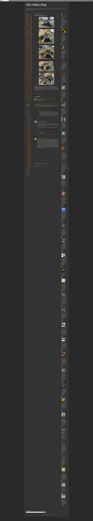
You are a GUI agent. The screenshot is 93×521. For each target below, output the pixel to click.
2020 (27, 111)
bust (30, 46)
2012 (27, 172)
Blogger (50, 514)
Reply (38, 101)
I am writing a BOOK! (65, 431)
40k (31, 61)
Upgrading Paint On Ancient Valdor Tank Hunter (29, 145)
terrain (31, 24)
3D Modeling (30, 77)
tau (31, 32)
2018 (27, 113)
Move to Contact (64, 85)
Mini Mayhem (63, 368)
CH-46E (30, 84)
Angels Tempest (28, 52)
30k (29, 61)
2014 (27, 170)
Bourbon (31, 83)
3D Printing (29, 57)
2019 (27, 112)
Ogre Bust (28, 132)
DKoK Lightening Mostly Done (29, 150)
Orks (27, 74)
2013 (27, 171)
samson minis (63, 238)
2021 (27, 110)
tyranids (27, 47)
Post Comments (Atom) (41, 166)
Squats (30, 92)
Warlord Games (27, 96)
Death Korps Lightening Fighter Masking (29, 155)
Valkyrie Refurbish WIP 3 (29, 134)
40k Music (28, 78)
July (28, 121)
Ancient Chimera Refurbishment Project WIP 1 (29, 129)
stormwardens (28, 51)
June (28, 122)
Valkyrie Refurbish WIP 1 (29, 139)
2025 (27, 105)
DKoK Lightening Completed (29, 148)
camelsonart (63, 397)
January (28, 166)
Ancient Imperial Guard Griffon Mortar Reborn (29, 164)
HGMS (30, 88)
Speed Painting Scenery (29, 142)
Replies (39, 130)
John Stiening (41, 110)
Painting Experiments (29, 26)
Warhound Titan (28, 95)
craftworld (30, 75)
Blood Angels (29, 20)
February (28, 127)
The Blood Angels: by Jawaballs (63, 383)
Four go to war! (64, 337)
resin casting (28, 101)
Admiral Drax (63, 278)
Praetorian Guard (29, 59)
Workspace (30, 97)
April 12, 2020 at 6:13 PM (43, 138)
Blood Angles (30, 82)
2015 (27, 169)
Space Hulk (30, 45)
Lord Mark (38, 138)
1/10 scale (28, 68)
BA (30, 79)
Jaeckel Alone (63, 117)
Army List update (65, 119)
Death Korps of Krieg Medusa (29, 159)
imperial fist (28, 100)
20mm (28, 46)
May (28, 123)
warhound (29, 102)
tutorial (29, 33)
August (28, 120)
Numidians (30, 73)
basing (27, 50)
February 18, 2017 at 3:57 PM (48, 110)
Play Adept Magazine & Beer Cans (29, 161)
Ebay (29, 86)
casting (27, 75)
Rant (27, 64)
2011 (27, 173)
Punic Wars (29, 91)
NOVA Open (28, 35)
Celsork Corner (64, 482)
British (27, 84)
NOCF (27, 30)
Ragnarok (27, 92)
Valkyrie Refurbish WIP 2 (29, 137)
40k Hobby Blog (36, 4)
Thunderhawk (27, 93)
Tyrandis (27, 60)
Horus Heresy (28, 34)
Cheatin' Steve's (64, 467)
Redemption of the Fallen (29, 66)
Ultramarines (28, 15)
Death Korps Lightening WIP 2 (29, 153)
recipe (31, 100)
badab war (30, 74)
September (29, 119)
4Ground (27, 69)
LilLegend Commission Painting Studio (64, 322)
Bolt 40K (28, 83)
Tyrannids (27, 55)
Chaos (27, 27)
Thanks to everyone (64, 17)
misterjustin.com (64, 493)
